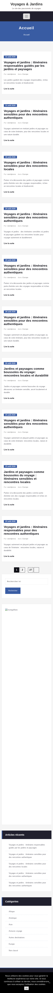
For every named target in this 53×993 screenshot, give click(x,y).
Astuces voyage (15, 931)
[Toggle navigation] (26, 16)
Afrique (12, 911)
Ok (26, 988)
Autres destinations (17, 937)
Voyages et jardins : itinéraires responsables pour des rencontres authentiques (25, 530)
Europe (25, 74)
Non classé (13, 950)
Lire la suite (9, 89)
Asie (10, 924)
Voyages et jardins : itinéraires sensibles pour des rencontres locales (26, 166)
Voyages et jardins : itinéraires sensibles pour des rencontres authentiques (26, 114)
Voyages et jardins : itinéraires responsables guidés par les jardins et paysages (25, 66)
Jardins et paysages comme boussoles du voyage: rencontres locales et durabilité (26, 372)
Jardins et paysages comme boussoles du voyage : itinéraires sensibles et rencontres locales (24, 477)
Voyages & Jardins (26, 4)
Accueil (26, 35)
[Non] (49, 982)
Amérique (13, 918)
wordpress (11, 74)
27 (30, 570)
